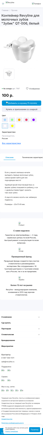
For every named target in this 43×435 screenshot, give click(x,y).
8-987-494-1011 (7, 358)
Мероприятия (7, 346)
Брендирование (8, 340)
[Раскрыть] (39, 317)
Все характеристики (11, 143)
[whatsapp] (3, 371)
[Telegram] (9, 371)
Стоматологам (7, 334)
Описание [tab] (9, 157)
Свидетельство (6, 419)
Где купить (6, 323)
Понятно (35, 429)
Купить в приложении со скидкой (21, 109)
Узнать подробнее (11, 431)
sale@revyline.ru (7, 362)
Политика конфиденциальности (12, 423)
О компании (6, 317)
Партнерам (6, 329)
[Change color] (5, 119)
